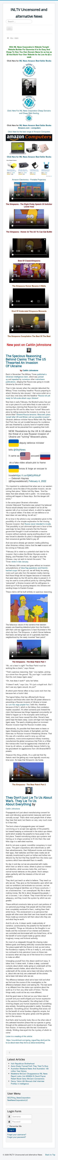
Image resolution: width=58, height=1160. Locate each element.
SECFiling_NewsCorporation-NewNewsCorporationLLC (19, 1098)
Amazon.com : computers (29, 127)
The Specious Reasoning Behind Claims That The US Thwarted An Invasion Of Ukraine (26, 361)
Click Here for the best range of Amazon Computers (29, 131)
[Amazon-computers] (17, 148)
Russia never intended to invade (37, 523)
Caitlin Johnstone (30, 370)
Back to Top (50, 1154)
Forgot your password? (16, 1137)
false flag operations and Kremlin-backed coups (27, 569)
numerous (26, 379)
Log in (11, 1130)
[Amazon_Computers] (29, 137)
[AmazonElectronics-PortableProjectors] (29, 168)
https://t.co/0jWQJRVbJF (28, 475)
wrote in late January (19, 561)
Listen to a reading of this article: (19, 1036)
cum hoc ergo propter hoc (18, 704)
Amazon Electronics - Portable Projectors (29, 179)
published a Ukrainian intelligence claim (26, 375)
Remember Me (16, 1126)
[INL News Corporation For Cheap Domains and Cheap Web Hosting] (29, 117)
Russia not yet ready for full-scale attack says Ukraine (28, 396)
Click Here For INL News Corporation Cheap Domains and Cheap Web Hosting (29, 111)
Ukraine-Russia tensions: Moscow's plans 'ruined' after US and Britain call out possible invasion (28, 415)
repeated (15, 379)
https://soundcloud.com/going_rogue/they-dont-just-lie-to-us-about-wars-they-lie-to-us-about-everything (28, 1041)
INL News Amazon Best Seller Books (35, 60)
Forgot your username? (16, 1134)
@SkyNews (19, 449)
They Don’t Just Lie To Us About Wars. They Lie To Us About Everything (29, 800)
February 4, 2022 (37, 481)
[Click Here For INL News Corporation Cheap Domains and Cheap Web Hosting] (29, 70)
